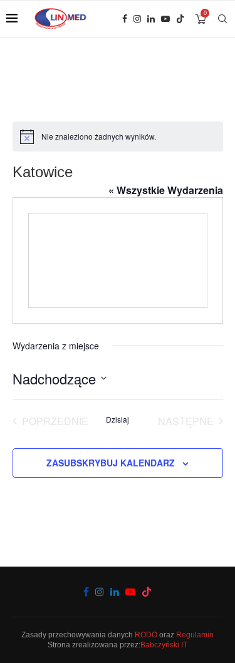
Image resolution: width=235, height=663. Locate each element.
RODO (146, 634)
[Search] (222, 19)
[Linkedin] (151, 19)
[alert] (118, 136)
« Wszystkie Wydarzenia (165, 190)
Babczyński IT (163, 644)
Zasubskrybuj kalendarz (110, 462)
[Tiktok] (180, 19)
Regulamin (195, 634)
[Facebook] (124, 19)
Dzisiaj (117, 419)
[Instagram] (137, 19)
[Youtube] (165, 19)
